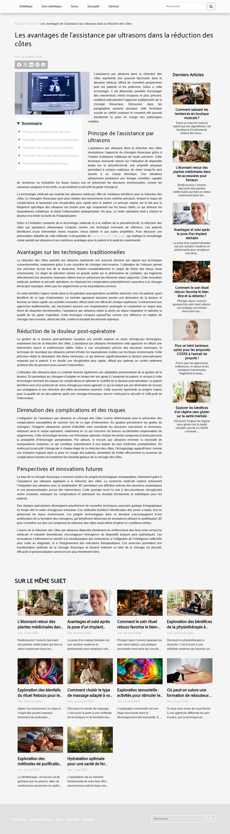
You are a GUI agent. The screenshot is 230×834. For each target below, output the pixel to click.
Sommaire (31, 123)
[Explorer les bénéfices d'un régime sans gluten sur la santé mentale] (191, 392)
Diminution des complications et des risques (51, 155)
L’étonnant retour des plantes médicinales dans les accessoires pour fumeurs (191, 173)
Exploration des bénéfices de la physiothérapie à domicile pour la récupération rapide (189, 629)
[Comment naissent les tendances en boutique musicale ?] (191, 93)
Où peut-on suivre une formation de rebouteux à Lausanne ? (189, 695)
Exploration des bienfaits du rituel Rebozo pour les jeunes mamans (40, 695)
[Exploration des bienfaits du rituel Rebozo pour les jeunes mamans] (40, 670)
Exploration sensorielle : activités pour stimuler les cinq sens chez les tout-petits (139, 698)
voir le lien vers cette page (108, 235)
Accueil (19, 23)
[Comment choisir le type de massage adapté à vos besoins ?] (90, 670)
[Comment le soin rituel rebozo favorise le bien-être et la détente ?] (191, 272)
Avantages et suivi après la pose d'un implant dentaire (192, 233)
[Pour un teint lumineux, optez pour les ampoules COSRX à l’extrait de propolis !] (191, 329)
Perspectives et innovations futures (45, 163)
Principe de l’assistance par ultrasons (47, 131)
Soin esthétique (52, 6)
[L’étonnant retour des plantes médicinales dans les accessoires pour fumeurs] (191, 151)
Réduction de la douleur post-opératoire (48, 147)
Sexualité (93, 6)
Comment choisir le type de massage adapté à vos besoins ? (89, 695)
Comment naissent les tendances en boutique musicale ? (192, 113)
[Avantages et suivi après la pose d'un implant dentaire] (191, 213)
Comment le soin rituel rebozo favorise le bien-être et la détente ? (191, 291)
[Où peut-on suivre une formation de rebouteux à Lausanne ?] (189, 670)
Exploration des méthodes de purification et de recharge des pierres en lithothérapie (40, 766)
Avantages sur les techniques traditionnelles (51, 139)
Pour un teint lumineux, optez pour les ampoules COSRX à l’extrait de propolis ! (191, 351)
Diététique (26, 6)
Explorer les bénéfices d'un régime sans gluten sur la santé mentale (191, 411)
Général (114, 6)
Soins (74, 6)
